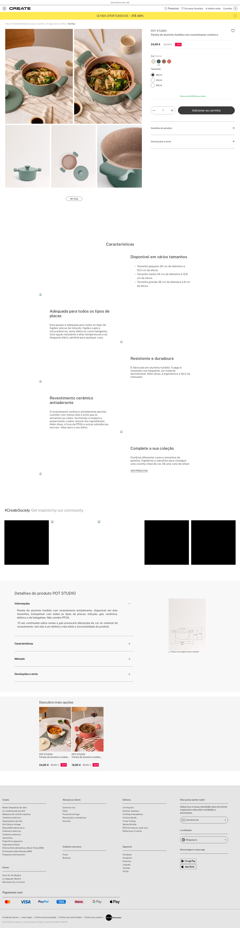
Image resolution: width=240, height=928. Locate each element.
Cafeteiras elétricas (11, 831)
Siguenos (127, 846)
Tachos (71, 23)
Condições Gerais (10, 917)
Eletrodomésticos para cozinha (28, 23)
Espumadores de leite (12, 821)
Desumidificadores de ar (13, 828)
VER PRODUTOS (139, 470)
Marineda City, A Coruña (13, 882)
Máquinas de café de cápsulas (16, 814)
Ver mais (74, 198)
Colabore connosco (72, 846)
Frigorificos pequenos (12, 841)
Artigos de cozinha (56, 23)
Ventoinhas (7, 838)
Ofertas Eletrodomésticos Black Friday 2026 (23, 848)
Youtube (126, 868)
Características (24, 643)
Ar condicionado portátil (13, 811)
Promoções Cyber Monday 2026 (17, 851)
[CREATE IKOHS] (19, 8)
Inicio (8, 23)
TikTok (126, 871)
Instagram (127, 858)
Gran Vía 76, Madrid (11, 875)
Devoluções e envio (26, 674)
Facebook (127, 854)
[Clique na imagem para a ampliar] (187, 625)
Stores (5, 867)
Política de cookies (93, 917)
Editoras (127, 800)
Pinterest (127, 861)
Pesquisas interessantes (13, 854)
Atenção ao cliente (71, 800)
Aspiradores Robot (11, 845)
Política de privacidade (45, 917)
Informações (22, 603)
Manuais (20, 658)
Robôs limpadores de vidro (14, 807)
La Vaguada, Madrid (11, 879)
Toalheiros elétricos (11, 818)
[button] (26, 542)
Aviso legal (27, 917)
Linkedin (126, 865)
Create (5, 800)
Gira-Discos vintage (11, 824)
